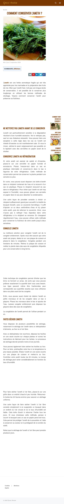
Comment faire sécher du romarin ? (56, 119)
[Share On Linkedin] (37, 74)
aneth (6, 82)
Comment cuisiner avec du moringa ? (56, 150)
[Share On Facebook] (44, 74)
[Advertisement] (24, 112)
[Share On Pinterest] (33, 74)
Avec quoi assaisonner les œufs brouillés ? (55, 134)
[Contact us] (30, 74)
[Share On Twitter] (40, 74)
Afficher (17, 68)
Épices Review (12, 500)
